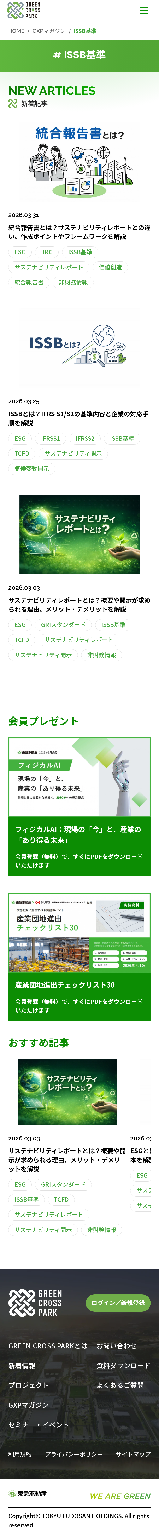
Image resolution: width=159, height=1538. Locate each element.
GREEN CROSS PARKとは (48, 1345)
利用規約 (19, 1454)
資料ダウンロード (123, 1365)
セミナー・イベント (38, 1424)
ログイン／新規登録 (118, 1303)
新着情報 (21, 1365)
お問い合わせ (116, 1345)
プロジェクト (28, 1385)
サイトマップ (133, 1454)
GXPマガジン (49, 31)
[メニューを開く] (144, 10)
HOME (16, 31)
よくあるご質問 (120, 1385)
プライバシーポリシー (74, 1454)
